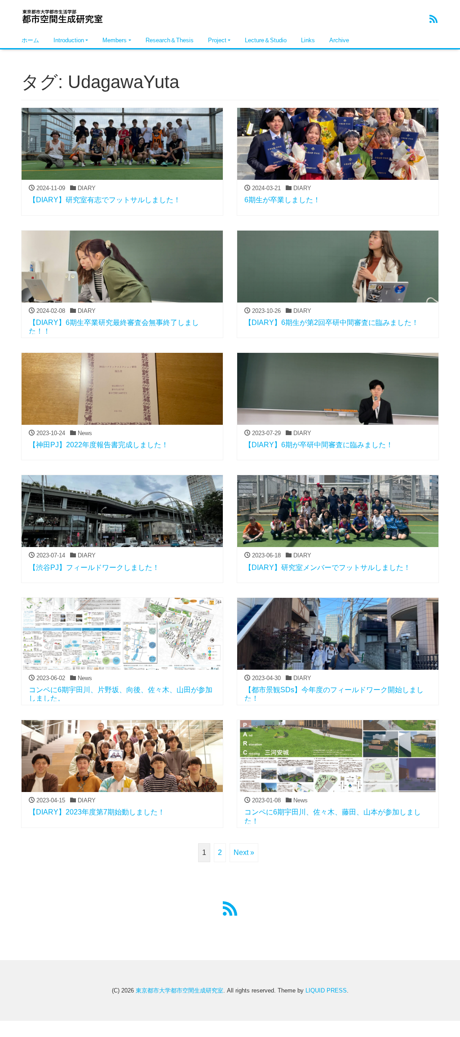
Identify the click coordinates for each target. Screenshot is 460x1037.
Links (308, 40)
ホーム (30, 40)
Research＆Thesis (170, 40)
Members (114, 40)
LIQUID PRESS (326, 990)
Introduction (68, 40)
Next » (244, 852)
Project (217, 40)
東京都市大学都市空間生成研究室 (179, 990)
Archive (339, 40)
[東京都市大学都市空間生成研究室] (66, 15)
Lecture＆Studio (266, 40)
